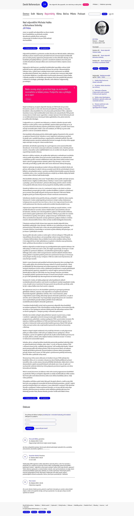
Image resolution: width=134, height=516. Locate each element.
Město (73, 13)
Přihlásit (95, 4)
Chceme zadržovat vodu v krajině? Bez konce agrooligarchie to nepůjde (100, 105)
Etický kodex (62, 505)
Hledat (104, 14)
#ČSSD (95, 68)
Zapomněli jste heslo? (41, 428)
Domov (26, 13)
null (107, 505)
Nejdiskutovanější (105, 75)
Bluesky (96, 505)
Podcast (81, 13)
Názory (40, 13)
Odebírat (105, 4)
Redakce (37, 505)
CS (110, 14)
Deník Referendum (31, 4)
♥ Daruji (86, 4)
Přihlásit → (30, 428)
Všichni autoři (45, 505)
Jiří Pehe (27, 28)
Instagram (42, 512)
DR (44, 4)
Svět (33, 13)
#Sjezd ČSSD (103, 68)
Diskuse (70, 505)
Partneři (26, 507)
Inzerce (102, 505)
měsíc (103, 77)
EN (113, 14)
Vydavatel (54, 505)
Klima (59, 13)
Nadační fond (88, 505)
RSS (49, 512)
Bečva (66, 13)
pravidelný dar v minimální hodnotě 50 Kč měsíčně (56, 415)
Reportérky (50, 13)
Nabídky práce (78, 505)
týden (99, 77)
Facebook (26, 512)
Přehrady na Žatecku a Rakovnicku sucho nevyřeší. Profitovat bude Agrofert (101, 92)
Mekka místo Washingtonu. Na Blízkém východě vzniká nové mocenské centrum (102, 99)
